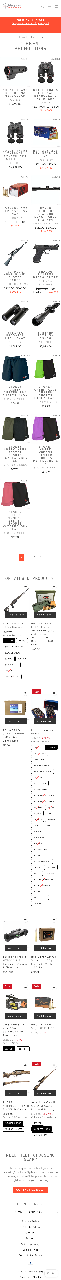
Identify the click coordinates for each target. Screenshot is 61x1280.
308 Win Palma (41, 837)
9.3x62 (37, 891)
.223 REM (23, 1048)
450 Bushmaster (13, 1128)
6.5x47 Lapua (40, 789)
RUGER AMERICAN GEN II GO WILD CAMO (16, 1106)
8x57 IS (37, 873)
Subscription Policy (30, 1255)
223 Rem (9, 640)
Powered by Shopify (30, 1277)
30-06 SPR (38, 843)
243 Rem (37, 777)
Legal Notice (30, 1249)
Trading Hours (30, 1203)
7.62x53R (50, 867)
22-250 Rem (39, 759)
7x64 (36, 825)
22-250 (22, 640)
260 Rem (37, 807)
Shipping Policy (30, 1244)
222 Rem (37, 747)
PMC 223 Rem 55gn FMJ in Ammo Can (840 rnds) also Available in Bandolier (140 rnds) (43, 634)
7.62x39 (37, 867)
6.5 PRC (9, 658)
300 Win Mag (11, 664)
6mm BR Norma (41, 765)
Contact (30, 1232)
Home (21, 37)
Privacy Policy (30, 1221)
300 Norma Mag (42, 861)
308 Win (22, 658)
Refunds (30, 1238)
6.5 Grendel (40, 783)
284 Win (51, 819)
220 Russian (40, 753)
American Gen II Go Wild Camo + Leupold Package (44, 1106)
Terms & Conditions (30, 1226)
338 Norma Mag (42, 885)
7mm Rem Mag (12, 676)
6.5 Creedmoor (13, 652)
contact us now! (30, 1189)
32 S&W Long (40, 897)
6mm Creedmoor (14, 646)
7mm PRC (9, 670)
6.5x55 (50, 807)
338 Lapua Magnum (43, 879)
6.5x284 (37, 813)
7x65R (47, 825)
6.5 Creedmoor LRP (44, 801)
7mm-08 (37, 819)
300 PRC (37, 855)
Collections (34, 37)
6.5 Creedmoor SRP (44, 795)
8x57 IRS (50, 873)
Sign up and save (29, 1212)
